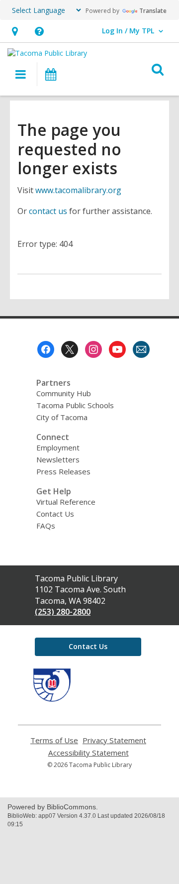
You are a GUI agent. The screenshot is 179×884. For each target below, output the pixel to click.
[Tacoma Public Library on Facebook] (45, 349)
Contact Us (55, 514)
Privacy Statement (114, 740)
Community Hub (63, 393)
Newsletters (58, 459)
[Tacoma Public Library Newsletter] (141, 349)
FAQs (45, 526)
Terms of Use (54, 740)
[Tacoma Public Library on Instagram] (93, 349)
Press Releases (63, 471)
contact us (48, 211)
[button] (14, 31)
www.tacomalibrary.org (78, 190)
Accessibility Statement (88, 753)
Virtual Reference (65, 502)
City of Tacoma (62, 417)
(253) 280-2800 (62, 611)
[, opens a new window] (52, 699)
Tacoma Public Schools (75, 405)
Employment (58, 447)
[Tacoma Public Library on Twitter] (69, 349)
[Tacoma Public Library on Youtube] (117, 349)
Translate (153, 10)
